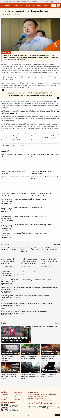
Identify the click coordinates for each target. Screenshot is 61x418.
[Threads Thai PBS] (38, 403)
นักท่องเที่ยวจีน (29, 146)
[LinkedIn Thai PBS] (54, 403)
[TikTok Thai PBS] (48, 403)
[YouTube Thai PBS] (45, 403)
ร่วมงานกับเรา (4, 399)
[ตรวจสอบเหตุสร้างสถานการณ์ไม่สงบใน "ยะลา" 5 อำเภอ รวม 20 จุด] (7, 219)
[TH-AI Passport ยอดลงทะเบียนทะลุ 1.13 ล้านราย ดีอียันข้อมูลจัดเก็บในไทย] (7, 282)
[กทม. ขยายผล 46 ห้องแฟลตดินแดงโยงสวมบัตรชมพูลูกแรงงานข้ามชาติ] (30, 367)
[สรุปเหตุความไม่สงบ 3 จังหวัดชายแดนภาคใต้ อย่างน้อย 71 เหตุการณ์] (50, 349)
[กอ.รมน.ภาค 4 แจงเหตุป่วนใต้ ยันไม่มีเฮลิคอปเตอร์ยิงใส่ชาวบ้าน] (45, 184)
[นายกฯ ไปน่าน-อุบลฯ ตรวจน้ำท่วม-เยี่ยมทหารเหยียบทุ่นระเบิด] (15, 184)
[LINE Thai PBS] (41, 403)
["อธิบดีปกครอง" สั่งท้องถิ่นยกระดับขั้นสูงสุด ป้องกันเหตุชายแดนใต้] (7, 202)
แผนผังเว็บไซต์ (4, 392)
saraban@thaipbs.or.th (47, 400)
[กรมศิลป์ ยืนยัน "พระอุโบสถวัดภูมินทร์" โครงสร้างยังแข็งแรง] (45, 162)
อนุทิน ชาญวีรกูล (14, 146)
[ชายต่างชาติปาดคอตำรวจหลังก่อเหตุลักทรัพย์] (16, 334)
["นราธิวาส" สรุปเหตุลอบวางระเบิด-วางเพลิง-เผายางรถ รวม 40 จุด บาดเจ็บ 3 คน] (7, 227)
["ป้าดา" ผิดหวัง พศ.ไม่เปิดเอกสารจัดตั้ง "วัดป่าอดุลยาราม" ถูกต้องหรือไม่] (7, 298)
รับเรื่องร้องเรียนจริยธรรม (19, 397)
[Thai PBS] (6, 5)
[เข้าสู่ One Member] (58, 5)
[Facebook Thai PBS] (29, 403)
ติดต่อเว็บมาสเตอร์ (17, 394)
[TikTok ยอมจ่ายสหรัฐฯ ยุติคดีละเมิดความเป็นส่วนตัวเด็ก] (50, 367)
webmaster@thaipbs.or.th (39, 398)
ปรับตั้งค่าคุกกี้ (17, 399)
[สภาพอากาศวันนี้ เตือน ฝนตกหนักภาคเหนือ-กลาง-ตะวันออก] (7, 274)
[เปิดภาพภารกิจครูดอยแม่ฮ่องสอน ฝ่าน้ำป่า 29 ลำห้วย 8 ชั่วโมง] (30, 349)
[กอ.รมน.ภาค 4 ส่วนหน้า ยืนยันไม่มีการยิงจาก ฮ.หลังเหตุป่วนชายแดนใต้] (10, 367)
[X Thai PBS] (32, 403)
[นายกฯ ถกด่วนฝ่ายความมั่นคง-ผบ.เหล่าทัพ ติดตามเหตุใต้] (7, 210)
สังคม (3, 14)
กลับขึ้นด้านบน (54, 387)
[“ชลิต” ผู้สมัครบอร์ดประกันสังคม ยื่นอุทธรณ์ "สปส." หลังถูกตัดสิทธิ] (7, 313)
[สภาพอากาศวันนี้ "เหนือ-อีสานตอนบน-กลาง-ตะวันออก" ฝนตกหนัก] (7, 236)
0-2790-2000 (33, 396)
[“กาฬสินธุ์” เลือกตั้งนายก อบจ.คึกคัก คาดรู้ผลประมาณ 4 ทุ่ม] (15, 162)
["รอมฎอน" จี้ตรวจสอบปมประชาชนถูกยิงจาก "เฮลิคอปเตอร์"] (10, 349)
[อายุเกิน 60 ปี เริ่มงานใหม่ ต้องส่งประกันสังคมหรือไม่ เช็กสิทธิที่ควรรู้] (50, 252)
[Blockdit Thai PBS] (51, 403)
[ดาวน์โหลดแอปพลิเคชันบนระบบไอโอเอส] (14, 406)
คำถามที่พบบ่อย (4, 394)
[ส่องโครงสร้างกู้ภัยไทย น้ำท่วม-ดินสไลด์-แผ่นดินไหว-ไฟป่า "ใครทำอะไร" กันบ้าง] (7, 306)
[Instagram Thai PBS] (35, 403)
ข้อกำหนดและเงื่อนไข (18, 392)
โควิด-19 (21, 146)
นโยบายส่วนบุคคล (4, 397)
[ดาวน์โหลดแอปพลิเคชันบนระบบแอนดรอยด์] (14, 410)
